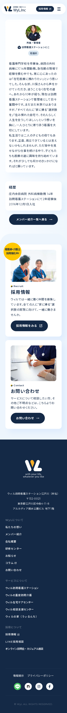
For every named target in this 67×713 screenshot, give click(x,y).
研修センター (13, 548)
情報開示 (18, 675)
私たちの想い (13, 527)
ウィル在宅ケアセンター (19, 602)
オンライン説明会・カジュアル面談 (24, 648)
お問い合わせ (13, 570)
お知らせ (10, 555)
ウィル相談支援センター (19, 609)
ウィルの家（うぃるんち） (21, 616)
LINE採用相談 (14, 641)
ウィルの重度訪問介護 (18, 595)
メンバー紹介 (13, 534)
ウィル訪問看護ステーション (22, 588)
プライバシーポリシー (40, 675)
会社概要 (10, 541)
